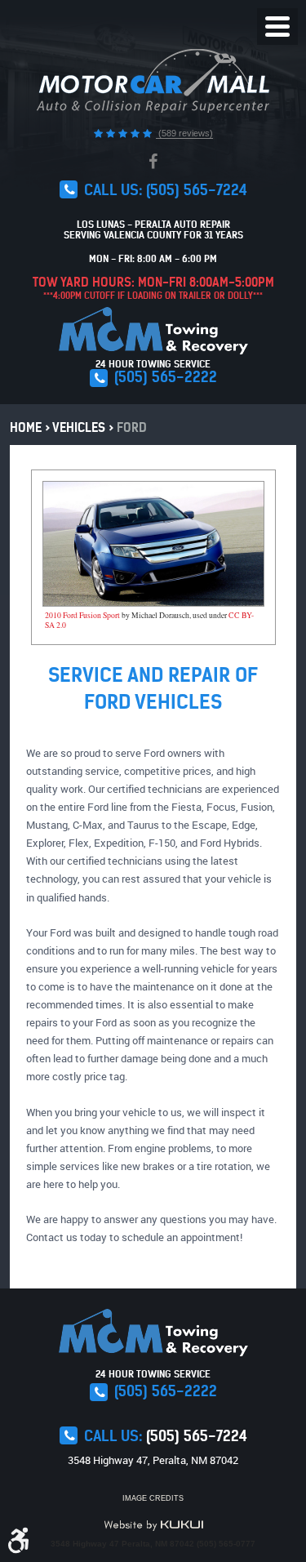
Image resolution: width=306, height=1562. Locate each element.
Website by (153, 1525)
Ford (132, 428)
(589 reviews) (184, 133)
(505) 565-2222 (165, 377)
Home (26, 428)
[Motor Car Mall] (153, 81)
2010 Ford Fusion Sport (82, 615)
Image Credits (153, 1498)
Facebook (153, 162)
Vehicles (78, 428)
